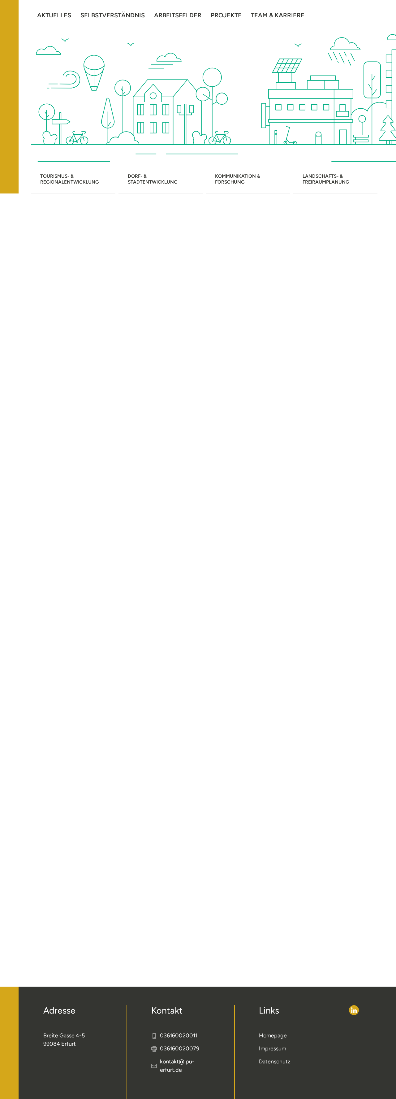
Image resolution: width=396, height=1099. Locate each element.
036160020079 (179, 1048)
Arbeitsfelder (177, 15)
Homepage (273, 1035)
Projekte (226, 15)
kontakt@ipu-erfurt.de (177, 1065)
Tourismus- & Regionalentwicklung (69, 179)
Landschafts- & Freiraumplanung (326, 179)
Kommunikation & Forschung (237, 179)
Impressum (272, 1048)
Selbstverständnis (112, 15)
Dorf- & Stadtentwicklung (152, 179)
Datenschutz (275, 1061)
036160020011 (178, 1035)
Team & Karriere (277, 15)
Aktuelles (54, 15)
